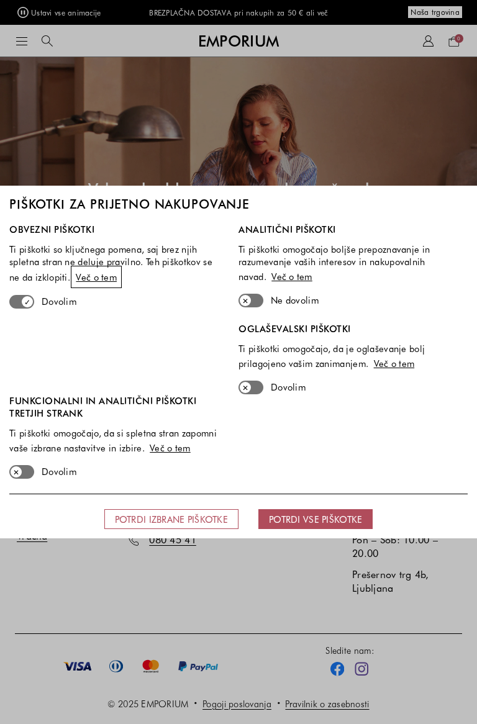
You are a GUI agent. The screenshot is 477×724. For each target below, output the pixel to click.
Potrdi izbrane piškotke (171, 519)
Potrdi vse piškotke (315, 519)
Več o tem (96, 277)
